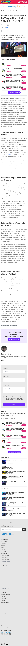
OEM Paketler (4, 541)
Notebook (3, 543)
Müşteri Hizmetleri (5, 594)
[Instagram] (4, 360)
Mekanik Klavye (5, 553)
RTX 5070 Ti (4, 582)
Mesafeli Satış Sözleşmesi (7, 627)
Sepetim (3, 600)
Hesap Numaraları (5, 617)
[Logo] (14, 6)
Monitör (3, 545)
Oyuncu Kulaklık (5, 555)
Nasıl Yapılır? (11, 10)
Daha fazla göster (5, 561)
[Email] (6, 360)
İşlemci (3, 549)
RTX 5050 (3, 568)
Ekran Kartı (4, 31)
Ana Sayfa (3, 10)
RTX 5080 (3, 584)
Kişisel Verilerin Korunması (7, 619)
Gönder (14, 404)
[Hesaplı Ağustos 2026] (14, 2)
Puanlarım (3, 598)
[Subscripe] (24, 529)
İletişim (3, 609)
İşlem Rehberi (4, 623)
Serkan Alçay (6, 354)
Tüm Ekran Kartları (14, 92)
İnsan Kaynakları (5, 613)
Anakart (3, 547)
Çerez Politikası (4, 625)
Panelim (3, 596)
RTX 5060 (3, 570)
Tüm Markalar (4, 621)
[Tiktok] (9, 644)
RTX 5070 (3, 580)
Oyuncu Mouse (4, 557)
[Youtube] (7, 644)
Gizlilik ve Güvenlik (5, 615)
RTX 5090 (3, 586)
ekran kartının (9, 154)
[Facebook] (2, 360)
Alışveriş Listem (5, 602)
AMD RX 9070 (4, 578)
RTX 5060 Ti (4, 572)
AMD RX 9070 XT (5, 576)
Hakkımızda (4, 611)
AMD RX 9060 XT (5, 574)
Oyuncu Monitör (5, 559)
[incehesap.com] (13, 534)
